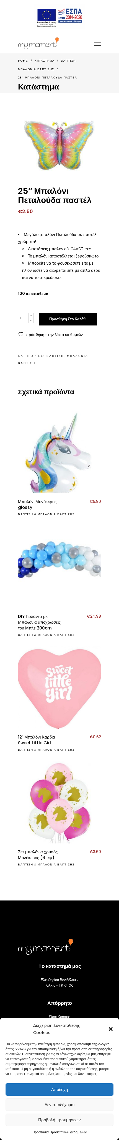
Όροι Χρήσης (59, 1016)
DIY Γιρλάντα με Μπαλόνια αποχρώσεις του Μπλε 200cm (39, 622)
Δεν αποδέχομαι (59, 1104)
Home (23, 61)
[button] (110, 1029)
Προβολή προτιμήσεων (59, 1119)
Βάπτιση (68, 61)
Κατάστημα (45, 61)
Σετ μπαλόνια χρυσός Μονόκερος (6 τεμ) (38, 855)
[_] (38, 43)
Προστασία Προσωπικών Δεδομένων (59, 1132)
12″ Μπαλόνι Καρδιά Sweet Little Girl (36, 740)
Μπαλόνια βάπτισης (36, 69)
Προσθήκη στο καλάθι (68, 319)
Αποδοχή (59, 1089)
